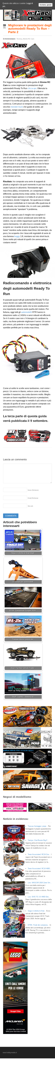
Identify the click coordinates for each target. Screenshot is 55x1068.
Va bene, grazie (45, 5)
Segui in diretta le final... (37, 911)
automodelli (26, 312)
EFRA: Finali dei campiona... (38, 925)
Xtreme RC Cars (28, 39)
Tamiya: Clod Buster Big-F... (38, 840)
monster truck (17, 107)
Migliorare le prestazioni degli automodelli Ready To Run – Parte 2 (30, 28)
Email (33, 498)
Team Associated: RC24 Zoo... (39, 854)
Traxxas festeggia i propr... (38, 826)
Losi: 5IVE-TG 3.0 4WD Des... (39, 897)
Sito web (30, 506)
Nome (33, 490)
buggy (17, 236)
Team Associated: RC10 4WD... (39, 868)
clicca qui (32, 88)
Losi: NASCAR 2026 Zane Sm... (40, 883)
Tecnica (19, 39)
